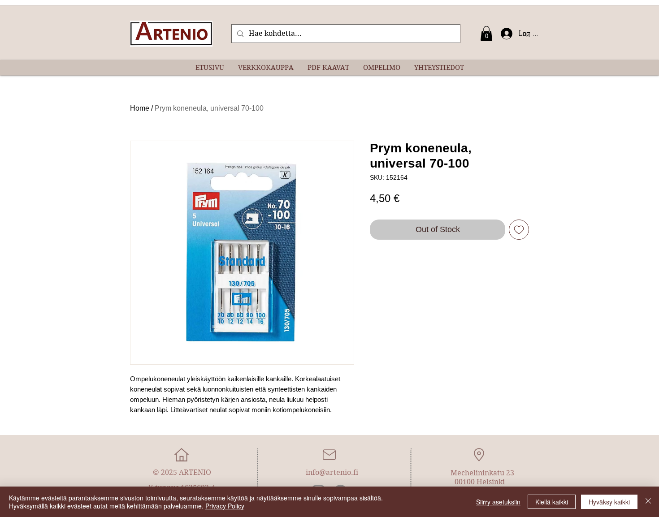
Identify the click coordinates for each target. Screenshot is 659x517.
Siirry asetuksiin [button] (498, 501)
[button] (486, 33)
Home (139, 108)
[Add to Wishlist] (519, 230)
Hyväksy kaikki (609, 501)
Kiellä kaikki (551, 501)
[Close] (648, 502)
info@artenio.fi (332, 472)
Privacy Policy (224, 505)
